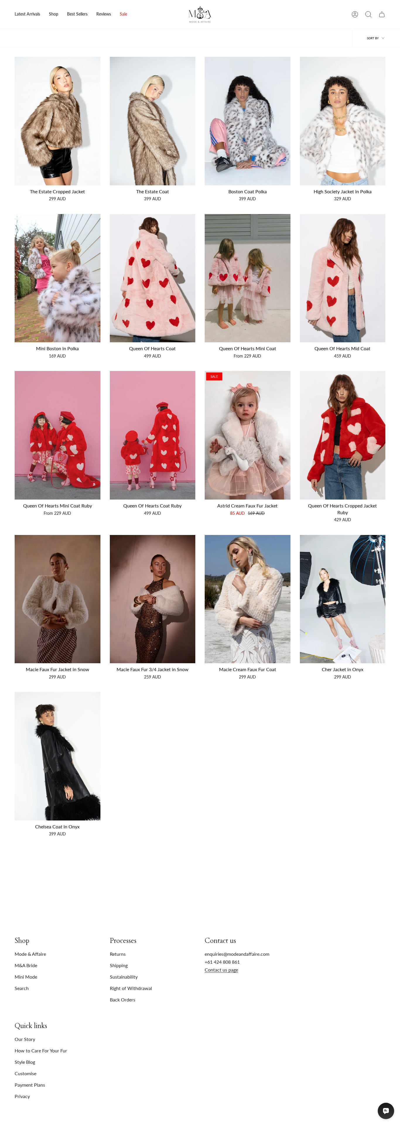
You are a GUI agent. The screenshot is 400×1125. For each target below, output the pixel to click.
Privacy (22, 1096)
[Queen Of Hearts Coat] (153, 278)
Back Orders (122, 999)
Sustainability (124, 976)
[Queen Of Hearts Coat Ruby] (153, 435)
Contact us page (221, 969)
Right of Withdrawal (131, 988)
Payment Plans (30, 1085)
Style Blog (25, 1062)
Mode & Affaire (30, 954)
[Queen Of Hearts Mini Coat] (247, 278)
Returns (118, 954)
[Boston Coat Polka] (247, 121)
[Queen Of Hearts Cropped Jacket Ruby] (343, 435)
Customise (25, 1073)
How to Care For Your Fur (41, 1050)
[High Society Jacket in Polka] (343, 121)
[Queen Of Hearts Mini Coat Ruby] (57, 435)
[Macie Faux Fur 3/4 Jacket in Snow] (153, 599)
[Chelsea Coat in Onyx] (57, 756)
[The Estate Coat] (153, 121)
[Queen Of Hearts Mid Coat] (343, 278)
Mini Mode (26, 976)
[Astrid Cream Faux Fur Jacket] (247, 435)
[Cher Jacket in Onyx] (343, 599)
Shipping (119, 965)
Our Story (25, 1039)
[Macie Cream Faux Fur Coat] (247, 599)
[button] (54, 14)
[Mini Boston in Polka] (57, 278)
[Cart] (382, 14)
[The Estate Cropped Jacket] (57, 121)
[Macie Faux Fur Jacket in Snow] (57, 599)
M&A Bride (26, 965)
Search (22, 988)
